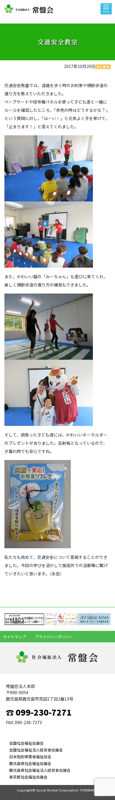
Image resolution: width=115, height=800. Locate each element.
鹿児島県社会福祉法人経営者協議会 (39, 770)
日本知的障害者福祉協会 (30, 756)
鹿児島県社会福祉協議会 (30, 763)
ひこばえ (102, 66)
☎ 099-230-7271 (39, 712)
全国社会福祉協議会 (26, 743)
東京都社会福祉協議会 (28, 777)
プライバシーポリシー (54, 636)
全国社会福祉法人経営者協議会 (36, 750)
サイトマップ (14, 636)
